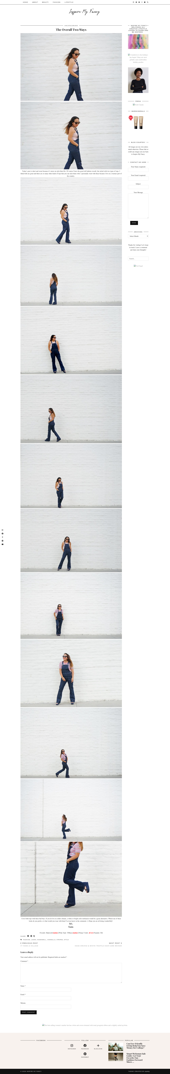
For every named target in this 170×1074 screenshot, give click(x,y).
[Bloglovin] (142, 2)
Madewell (41, 939)
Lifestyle (69, 2)
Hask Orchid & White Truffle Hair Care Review (98, 944)
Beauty (45, 2)
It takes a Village (29, 944)
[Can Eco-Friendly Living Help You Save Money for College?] (115, 1047)
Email (23, 994)
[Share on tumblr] (34, 936)
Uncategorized (71, 25)
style (66, 939)
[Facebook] (139, 2)
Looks (33, 939)
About (35, 2)
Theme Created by (139, 1071)
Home (25, 2)
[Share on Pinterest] (31, 936)
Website (23, 1003)
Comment (24, 961)
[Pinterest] (136, 2)
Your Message (138, 192)
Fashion (56, 2)
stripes (60, 939)
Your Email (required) (138, 175)
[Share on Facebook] (28, 936)
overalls (51, 939)
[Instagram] (133, 2)
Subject (138, 184)
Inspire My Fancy (85, 11)
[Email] (145, 2)
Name (23, 986)
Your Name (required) (138, 167)
